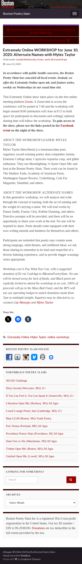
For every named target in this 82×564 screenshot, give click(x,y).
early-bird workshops (56, 59)
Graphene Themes (30, 559)
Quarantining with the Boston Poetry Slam (39, 40)
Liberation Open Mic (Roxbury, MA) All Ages (32, 403)
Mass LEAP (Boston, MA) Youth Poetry (28, 418)
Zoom (29, 101)
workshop (62, 337)
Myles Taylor (45, 302)
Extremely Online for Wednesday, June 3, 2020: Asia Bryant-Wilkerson (43, 31)
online (51, 337)
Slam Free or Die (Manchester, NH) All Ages (31, 441)
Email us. (26, 555)
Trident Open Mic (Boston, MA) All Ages (29, 448)
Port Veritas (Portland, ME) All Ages (27, 426)
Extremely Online (18, 337)
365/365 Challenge (16, 380)
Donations (38, 528)
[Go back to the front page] (41, 4)
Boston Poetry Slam (16, 13)
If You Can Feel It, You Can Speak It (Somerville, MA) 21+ (40, 395)
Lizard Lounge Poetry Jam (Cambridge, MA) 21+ (34, 410)
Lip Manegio (22, 302)
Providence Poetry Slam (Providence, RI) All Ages (34, 433)
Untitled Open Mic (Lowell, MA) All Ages (30, 456)
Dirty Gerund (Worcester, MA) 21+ (26, 388)
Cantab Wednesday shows (30, 59)
